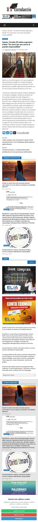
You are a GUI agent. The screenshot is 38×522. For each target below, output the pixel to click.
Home (4, 31)
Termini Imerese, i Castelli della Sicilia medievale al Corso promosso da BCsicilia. (17, 150)
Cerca (6, 259)
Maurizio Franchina (10, 50)
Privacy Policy (15, 507)
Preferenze (19, 519)
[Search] (33, 25)
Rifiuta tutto (19, 515)
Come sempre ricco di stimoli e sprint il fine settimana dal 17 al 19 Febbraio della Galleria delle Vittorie (18, 141)
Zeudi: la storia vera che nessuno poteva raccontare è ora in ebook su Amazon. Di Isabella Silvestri (19, 171)
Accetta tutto (19, 511)
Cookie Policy (23, 507)
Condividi (23, 133)
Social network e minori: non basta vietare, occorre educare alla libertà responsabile (19, 237)
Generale (5, 39)
